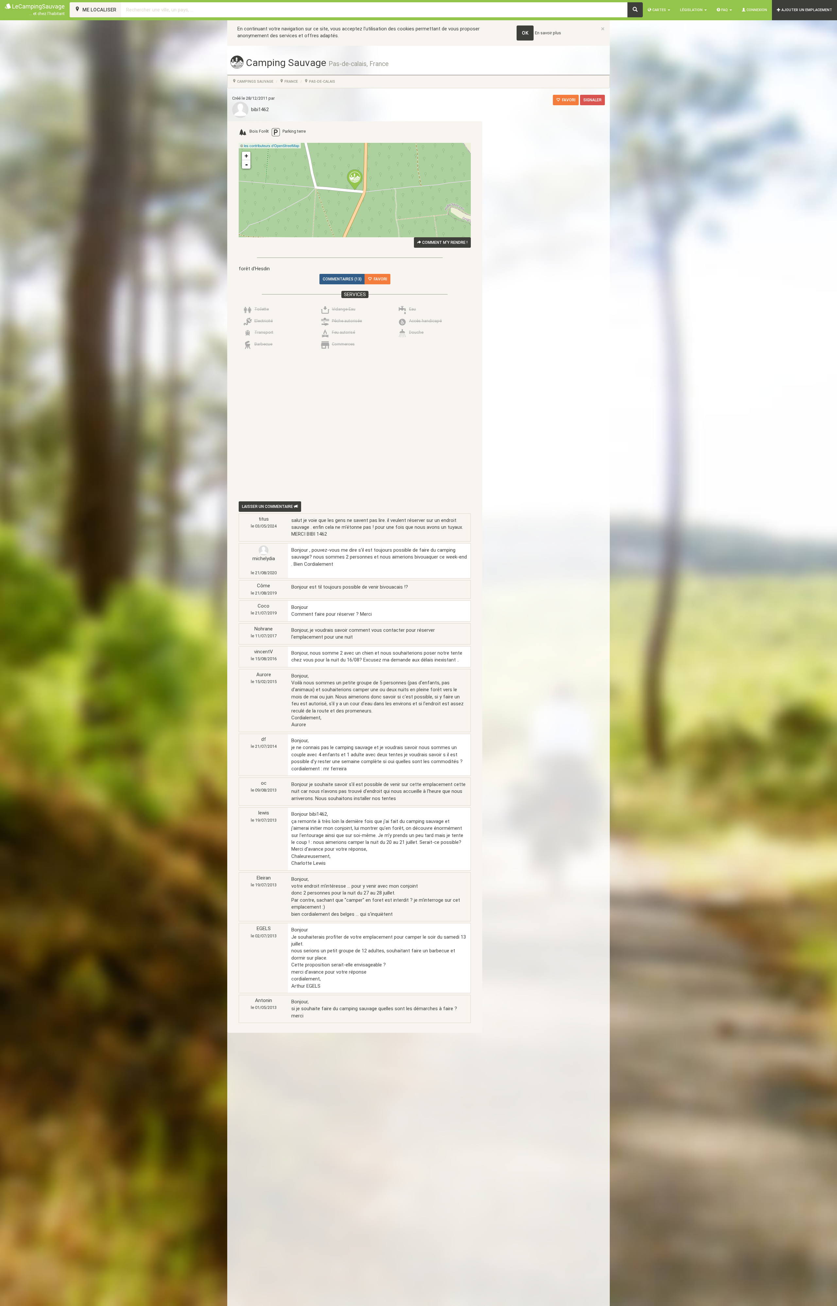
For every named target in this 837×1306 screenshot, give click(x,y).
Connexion (756, 10)
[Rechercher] (635, 9)
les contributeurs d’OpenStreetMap (271, 145)
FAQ (724, 10)
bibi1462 (258, 109)
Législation (692, 10)
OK (525, 33)
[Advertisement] (350, 426)
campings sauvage (254, 81)
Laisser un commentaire (268, 506)
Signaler (592, 100)
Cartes (659, 10)
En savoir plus (548, 32)
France (290, 81)
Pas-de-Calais (321, 81)
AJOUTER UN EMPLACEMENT (806, 10)
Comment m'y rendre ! (444, 242)
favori (567, 100)
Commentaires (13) (342, 279)
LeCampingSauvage (38, 9)
